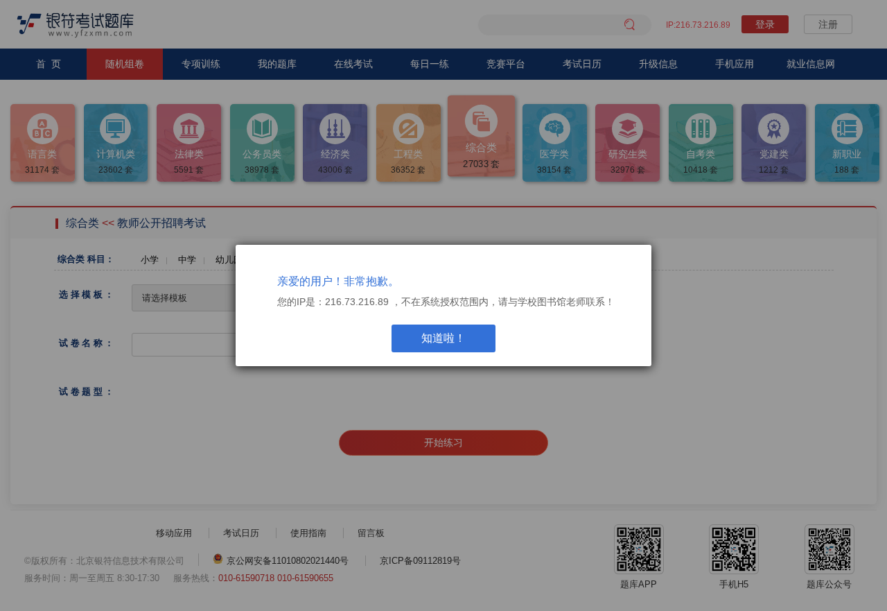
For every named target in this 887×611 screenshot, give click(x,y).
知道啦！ (443, 338)
